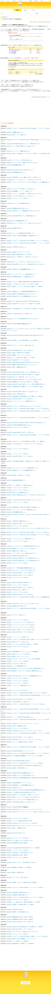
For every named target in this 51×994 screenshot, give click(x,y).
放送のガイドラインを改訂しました (20, 641)
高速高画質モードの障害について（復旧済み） (23, 943)
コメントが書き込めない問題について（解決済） (24, 357)
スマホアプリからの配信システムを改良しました (24, 188)
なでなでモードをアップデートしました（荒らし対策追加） (26, 658)
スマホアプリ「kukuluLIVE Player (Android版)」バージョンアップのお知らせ (30, 753)
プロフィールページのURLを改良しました (22, 160)
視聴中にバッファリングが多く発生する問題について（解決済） (27, 286)
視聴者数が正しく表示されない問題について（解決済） (25, 381)
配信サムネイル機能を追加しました (20, 492)
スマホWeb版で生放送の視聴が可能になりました (24, 792)
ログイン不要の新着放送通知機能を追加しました (24, 568)
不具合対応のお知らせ (17, 909)
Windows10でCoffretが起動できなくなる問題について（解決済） (27, 926)
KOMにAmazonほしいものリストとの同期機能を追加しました (27, 675)
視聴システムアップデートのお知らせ (21, 654)
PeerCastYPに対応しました (19, 833)
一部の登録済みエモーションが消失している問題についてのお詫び (28, 308)
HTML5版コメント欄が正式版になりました (22, 852)
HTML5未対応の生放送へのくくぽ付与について (23, 802)
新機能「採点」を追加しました (19, 550)
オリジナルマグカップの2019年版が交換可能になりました (26, 546)
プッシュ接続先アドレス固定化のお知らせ (22, 485)
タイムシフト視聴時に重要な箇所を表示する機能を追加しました (27, 281)
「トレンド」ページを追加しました (20, 637)
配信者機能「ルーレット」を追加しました (22, 191)
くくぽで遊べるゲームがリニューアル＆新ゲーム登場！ (25, 284)
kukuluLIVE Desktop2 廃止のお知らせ (21, 760)
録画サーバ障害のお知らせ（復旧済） (21, 352)
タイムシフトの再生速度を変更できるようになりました (25, 318)
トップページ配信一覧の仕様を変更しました (23, 717)
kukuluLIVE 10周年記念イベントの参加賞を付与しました (25, 558)
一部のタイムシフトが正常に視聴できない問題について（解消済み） (28, 441)
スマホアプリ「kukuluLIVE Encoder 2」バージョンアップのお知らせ (28, 704)
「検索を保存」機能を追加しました (20, 521)
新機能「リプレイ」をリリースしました (21, 355)
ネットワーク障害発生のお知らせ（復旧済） (23, 741)
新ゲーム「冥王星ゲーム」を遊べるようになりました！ (25, 256)
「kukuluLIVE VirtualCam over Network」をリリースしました (27, 499)
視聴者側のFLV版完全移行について (20, 894)
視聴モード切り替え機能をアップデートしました (24, 938)
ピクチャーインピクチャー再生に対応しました (23, 345)
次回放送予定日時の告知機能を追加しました (23, 773)
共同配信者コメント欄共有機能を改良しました (23, 785)
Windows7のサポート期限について (20, 589)
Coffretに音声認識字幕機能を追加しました (22, 323)
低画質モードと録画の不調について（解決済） (23, 904)
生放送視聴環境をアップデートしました (21, 782)
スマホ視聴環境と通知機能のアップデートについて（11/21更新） (27, 755)
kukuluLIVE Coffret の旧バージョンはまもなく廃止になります (27, 379)
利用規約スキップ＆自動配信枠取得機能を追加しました (25, 291)
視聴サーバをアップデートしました (20, 656)
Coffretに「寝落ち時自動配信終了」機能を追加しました (25, 235)
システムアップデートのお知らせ (12, 19)
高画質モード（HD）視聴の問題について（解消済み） (25, 340)
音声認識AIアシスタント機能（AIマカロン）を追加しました (26, 177)
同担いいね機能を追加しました (19, 367)
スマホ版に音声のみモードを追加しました (22, 313)
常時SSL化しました (17, 787)
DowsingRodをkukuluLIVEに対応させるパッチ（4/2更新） (26, 847)
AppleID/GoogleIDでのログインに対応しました (23, 432)
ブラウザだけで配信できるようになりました (23, 196)
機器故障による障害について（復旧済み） (22, 867)
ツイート (48, 97)
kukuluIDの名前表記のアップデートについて (22, 750)
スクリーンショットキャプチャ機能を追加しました (24, 509)
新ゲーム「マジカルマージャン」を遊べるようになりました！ (27, 179)
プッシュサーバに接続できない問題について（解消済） (25, 644)
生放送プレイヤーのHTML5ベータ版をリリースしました (25, 794)
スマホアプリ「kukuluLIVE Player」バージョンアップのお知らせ (27, 763)
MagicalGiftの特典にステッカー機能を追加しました (24, 215)
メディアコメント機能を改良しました (21, 151)
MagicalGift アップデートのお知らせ (21, 359)
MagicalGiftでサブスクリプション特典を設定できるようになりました (28, 264)
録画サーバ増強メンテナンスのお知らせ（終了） (24, 629)
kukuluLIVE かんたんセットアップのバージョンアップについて (27, 825)
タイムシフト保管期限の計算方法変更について (23, 233)
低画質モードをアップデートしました (21, 252)
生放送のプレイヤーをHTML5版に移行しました (23, 775)
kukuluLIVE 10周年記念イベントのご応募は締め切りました (26, 560)
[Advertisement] (25, 109)
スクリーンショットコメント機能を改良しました (24, 401)
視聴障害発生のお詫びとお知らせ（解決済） (23, 919)
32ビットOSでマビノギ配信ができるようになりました (25, 931)
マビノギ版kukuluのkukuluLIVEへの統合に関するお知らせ (26, 301)
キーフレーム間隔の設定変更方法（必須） (22, 820)
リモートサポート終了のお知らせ (20, 877)
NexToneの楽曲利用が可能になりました (21, 425)
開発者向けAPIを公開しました (19, 606)
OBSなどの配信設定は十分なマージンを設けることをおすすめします (28, 494)
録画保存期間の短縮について (19, 480)
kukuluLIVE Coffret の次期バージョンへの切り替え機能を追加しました (29, 384)
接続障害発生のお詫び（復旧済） (20, 842)
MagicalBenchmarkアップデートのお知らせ (22, 350)
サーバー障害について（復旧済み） (20, 941)
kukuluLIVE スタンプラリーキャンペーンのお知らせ (24, 823)
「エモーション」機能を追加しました (21, 685)
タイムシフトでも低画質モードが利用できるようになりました (27, 193)
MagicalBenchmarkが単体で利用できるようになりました (26, 362)
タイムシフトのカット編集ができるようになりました (25, 162)
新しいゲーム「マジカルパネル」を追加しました (24, 570)
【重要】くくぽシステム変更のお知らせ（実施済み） (25, 882)
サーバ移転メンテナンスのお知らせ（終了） (23, 840)
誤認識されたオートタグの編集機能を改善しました (24, 470)
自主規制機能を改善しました (19, 512)
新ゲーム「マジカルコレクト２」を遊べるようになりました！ (27, 223)
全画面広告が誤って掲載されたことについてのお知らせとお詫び (27, 386)
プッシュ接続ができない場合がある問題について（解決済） (26, 902)
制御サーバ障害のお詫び (18, 872)
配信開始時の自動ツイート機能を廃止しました (23, 276)
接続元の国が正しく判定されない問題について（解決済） (26, 374)
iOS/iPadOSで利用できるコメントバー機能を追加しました (26, 143)
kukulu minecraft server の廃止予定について (22, 170)
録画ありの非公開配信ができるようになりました (24, 293)
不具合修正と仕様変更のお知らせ (20, 892)
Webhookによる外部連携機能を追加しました (23, 269)
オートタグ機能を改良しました (19, 666)
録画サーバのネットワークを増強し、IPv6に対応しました (26, 797)
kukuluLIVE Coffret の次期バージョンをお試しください (25, 391)
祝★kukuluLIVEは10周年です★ (19, 555)
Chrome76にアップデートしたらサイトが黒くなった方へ (26, 603)
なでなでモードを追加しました (19, 663)
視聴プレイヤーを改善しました (19, 134)
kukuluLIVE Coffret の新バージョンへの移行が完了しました (26, 372)
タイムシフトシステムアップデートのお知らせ (23, 624)
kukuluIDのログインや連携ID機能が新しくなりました (25, 296)
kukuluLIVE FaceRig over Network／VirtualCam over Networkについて (29, 422)
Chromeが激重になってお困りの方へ (21, 701)
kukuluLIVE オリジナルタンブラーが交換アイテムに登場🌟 (26, 303)
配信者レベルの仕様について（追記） (21, 475)
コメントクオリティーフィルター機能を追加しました (25, 467)
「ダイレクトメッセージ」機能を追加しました (23, 538)
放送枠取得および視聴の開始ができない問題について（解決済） (27, 396)
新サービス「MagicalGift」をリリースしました (23, 377)
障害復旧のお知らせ (17, 228)
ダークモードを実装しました (19, 615)
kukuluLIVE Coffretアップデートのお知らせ (22, 398)
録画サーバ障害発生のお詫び (19, 725)
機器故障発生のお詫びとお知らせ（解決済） (23, 916)
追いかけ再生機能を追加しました (20, 220)
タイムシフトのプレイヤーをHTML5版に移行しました (25, 799)
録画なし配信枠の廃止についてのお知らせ (22, 254)
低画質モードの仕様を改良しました (20, 911)
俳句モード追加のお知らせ (18, 394)
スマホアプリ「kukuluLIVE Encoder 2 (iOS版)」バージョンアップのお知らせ (30, 240)
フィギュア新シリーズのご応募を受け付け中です (24, 553)
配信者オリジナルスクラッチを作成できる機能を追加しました (27, 670)
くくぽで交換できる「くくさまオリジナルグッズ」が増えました (27, 443)
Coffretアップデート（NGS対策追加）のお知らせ (24, 862)
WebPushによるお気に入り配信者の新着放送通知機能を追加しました (29, 790)
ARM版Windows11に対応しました (20, 208)
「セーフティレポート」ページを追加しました (23, 622)
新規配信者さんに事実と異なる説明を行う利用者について (26, 507)
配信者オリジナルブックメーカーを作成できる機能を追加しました (28, 668)
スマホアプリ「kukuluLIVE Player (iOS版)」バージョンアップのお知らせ (29, 692)
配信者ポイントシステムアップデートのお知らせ (24, 548)
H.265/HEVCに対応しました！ (19, 247)
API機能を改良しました (18, 132)
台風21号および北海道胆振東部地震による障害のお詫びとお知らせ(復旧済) (30, 777)
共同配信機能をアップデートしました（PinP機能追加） (25, 651)
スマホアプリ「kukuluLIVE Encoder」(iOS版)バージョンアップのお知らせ (30, 936)
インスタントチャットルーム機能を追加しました (24, 274)
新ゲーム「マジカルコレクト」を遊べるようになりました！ (26, 261)
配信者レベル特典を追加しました (20, 768)
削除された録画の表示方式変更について (21, 582)
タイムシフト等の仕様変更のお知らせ (21, 203)
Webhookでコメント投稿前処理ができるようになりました (26, 210)
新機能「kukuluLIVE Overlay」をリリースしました (24, 364)
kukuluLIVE (4, 17)
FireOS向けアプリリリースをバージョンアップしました (25, 723)
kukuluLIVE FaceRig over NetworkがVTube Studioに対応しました (28, 335)
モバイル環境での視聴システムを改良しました (23, 146)
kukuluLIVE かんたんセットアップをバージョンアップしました (27, 730)
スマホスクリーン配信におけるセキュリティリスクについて (26, 406)
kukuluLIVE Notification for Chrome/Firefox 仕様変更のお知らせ (27, 765)
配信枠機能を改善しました (18, 164)
